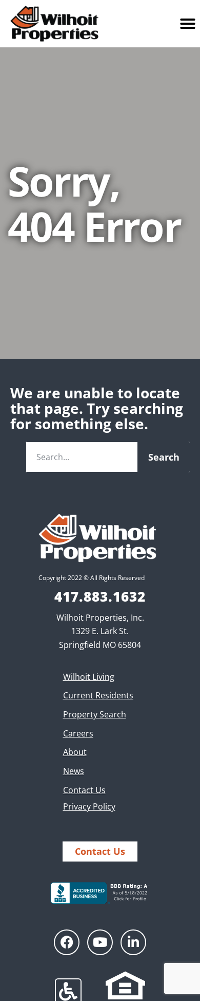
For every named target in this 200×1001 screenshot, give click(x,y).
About (75, 752)
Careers (78, 733)
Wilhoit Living (88, 676)
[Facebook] (66, 942)
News (73, 771)
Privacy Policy (89, 806)
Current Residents (98, 695)
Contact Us (84, 790)
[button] (187, 23)
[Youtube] (100, 942)
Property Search (94, 714)
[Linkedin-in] (133, 942)
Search (163, 457)
